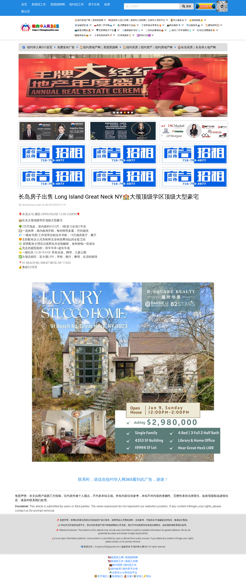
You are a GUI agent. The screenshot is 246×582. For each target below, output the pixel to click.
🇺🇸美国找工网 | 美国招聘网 (123, 557)
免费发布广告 (66, 47)
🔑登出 (147, 576)
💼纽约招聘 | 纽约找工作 (123, 564)
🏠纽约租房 (114, 568)
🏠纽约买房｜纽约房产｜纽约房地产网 (148, 47)
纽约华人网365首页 (39, 47)
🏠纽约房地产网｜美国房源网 (99, 47)
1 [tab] (114, 112)
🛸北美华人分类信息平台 (123, 572)
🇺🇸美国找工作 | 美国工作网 (123, 561)
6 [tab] (132, 112)
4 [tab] (125, 112)
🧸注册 (128, 576)
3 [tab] (121, 112)
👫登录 (137, 576)
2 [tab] (117, 112)
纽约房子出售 (130, 568)
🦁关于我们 (100, 576)
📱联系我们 (115, 576)
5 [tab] (128, 112)
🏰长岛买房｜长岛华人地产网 (197, 47)
